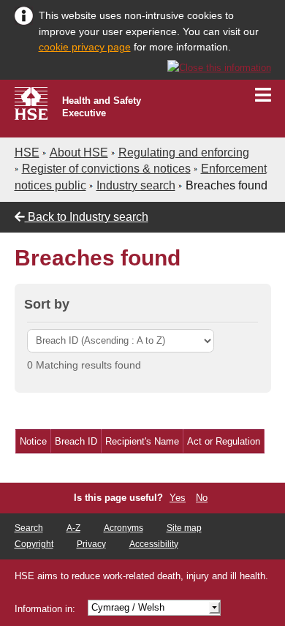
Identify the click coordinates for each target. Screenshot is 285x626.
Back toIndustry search (86, 217)
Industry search (135, 185)
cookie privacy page (85, 47)
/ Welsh (127, 607)
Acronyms (123, 528)
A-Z (73, 528)
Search (29, 528)
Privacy (91, 544)
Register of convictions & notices (106, 168)
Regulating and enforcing (183, 152)
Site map (184, 528)
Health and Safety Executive (101, 106)
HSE (27, 152)
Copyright (34, 544)
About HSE (79, 152)
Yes (178, 497)
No (202, 497)
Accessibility (153, 544)
